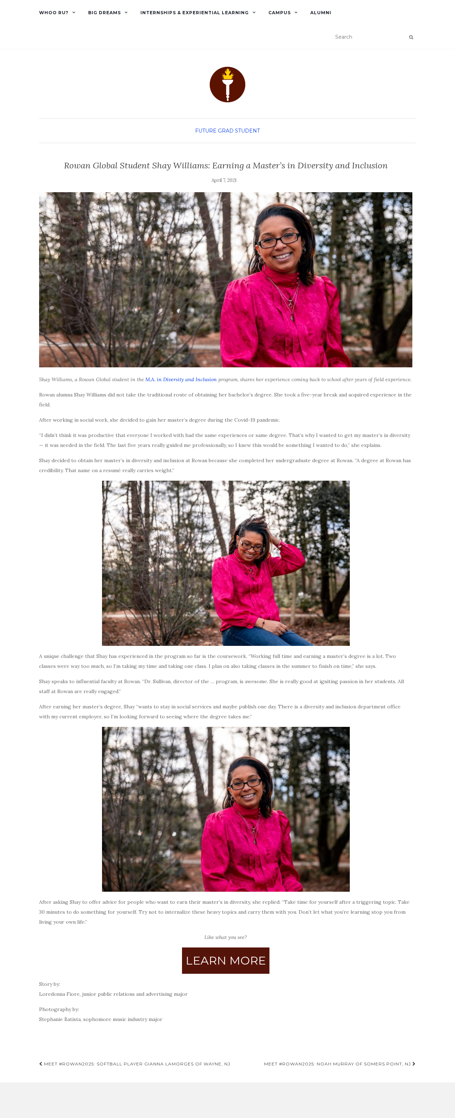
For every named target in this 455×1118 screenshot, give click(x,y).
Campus (279, 12)
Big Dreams (104, 12)
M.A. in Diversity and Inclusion (181, 379)
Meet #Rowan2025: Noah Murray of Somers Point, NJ (338, 1063)
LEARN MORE (226, 960)
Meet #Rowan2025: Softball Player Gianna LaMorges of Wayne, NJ (136, 1063)
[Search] (411, 37)
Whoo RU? (54, 12)
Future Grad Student (227, 131)
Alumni (320, 12)
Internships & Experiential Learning (194, 12)
